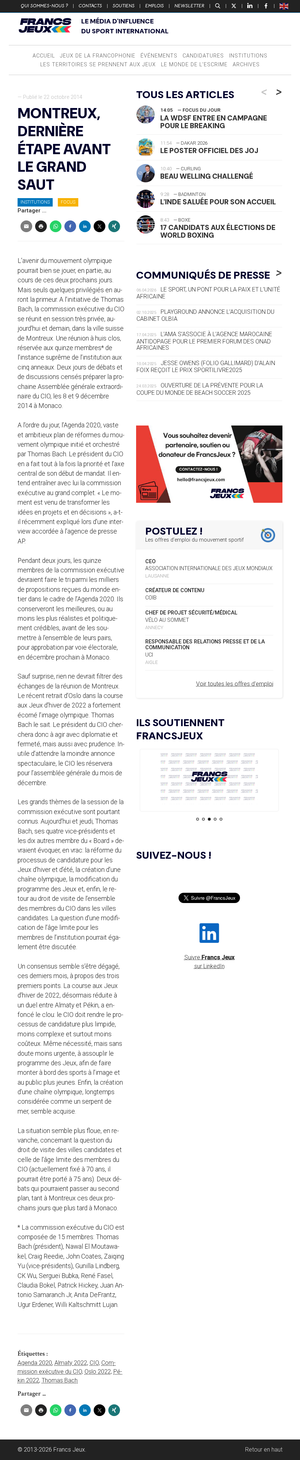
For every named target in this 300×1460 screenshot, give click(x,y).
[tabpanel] (209, 778)
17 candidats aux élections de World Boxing (217, 231)
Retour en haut (263, 1449)
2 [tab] (203, 819)
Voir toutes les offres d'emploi (234, 683)
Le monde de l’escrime (194, 65)
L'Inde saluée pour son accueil (218, 202)
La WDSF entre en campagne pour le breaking (213, 122)
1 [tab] (197, 819)
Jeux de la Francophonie (97, 56)
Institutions (248, 56)
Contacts (90, 6)
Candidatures (203, 56)
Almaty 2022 (71, 1362)
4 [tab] (215, 819)
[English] (284, 6)
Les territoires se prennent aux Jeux (98, 65)
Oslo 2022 (98, 1371)
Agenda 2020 (35, 1362)
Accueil (44, 56)
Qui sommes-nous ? (44, 6)
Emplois (154, 6)
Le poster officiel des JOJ (209, 150)
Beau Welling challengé (206, 176)
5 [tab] (221, 819)
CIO (94, 1362)
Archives (246, 65)
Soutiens (124, 6)
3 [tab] (209, 819)
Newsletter (190, 6)
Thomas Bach (60, 1380)
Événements (158, 56)
